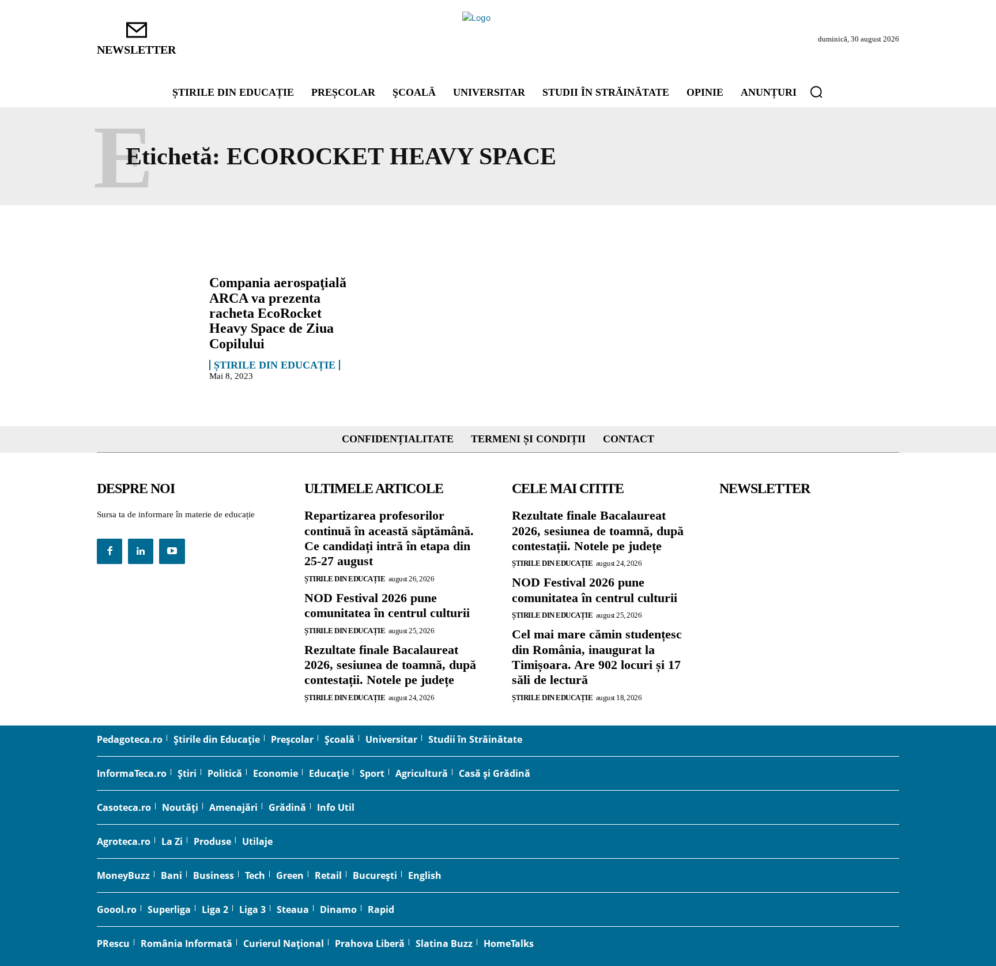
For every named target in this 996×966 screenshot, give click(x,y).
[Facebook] (109, 551)
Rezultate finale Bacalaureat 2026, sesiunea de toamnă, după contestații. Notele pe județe (390, 664)
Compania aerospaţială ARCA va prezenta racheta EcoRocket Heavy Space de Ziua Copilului (277, 313)
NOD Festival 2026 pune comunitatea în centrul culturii (387, 605)
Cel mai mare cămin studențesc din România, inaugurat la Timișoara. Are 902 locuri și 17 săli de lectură (597, 657)
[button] (816, 92)
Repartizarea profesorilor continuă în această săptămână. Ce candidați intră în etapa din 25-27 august (389, 538)
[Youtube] (171, 551)
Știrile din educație (274, 365)
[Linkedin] (140, 551)
